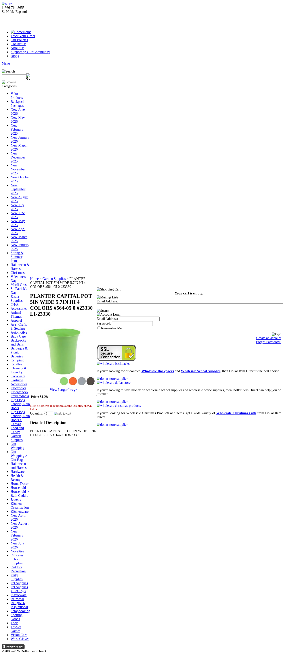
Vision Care (19, 635)
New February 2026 (17, 535)
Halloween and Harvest (19, 466)
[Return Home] (7, 4)
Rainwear (17, 599)
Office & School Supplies (17, 559)
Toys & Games (16, 629)
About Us (17, 48)
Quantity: (36, 413)
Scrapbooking (20, 611)
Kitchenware (20, 511)
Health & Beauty (17, 477)
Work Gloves (20, 639)
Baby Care (18, 336)
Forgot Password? (268, 342)
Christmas (18, 273)
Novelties (17, 551)
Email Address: (107, 301)
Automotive (19, 332)
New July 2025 (17, 207)
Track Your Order (23, 36)
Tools (14, 623)
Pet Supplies (19, 583)
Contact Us (18, 44)
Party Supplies (17, 577)
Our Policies (19, 40)
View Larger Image (63, 390)
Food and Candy (17, 430)
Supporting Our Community (30, 52)
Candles (16, 364)
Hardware (18, 472)
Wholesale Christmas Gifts (236, 413)
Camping (17, 360)
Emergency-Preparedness (20, 394)
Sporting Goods (17, 617)
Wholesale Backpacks (158, 371)
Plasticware (19, 595)
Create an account (268, 338)
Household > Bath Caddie (20, 493)
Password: (104, 323)
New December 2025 (18, 157)
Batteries (17, 356)
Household (18, 487)
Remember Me (111, 328)
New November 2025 (18, 169)
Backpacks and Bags (18, 342)
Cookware (18, 376)
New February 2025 (17, 129)
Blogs (15, 56)
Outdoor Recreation (18, 569)
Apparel (16, 320)
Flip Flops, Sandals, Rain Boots (20, 404)
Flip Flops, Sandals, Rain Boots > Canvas (20, 418)
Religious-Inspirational (19, 605)
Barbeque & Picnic (19, 350)
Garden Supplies (17, 438)
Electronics (18, 388)
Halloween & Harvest (20, 267)
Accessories (19, 308)
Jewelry (16, 499)
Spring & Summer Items (17, 257)
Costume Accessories (19, 382)
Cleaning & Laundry (19, 370)
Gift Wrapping (17, 446)
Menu (6, 63)
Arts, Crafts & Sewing (19, 326)
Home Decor (20, 483)
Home (27, 32)
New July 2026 (17, 545)
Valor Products (17, 95)
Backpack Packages (18, 103)
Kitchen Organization (20, 505)
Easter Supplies (17, 298)
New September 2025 (18, 189)
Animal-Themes (16, 314)
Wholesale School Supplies (200, 371)
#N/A (15, 304)
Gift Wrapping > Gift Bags (19, 456)
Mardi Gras (19, 285)
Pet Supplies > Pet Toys (19, 589)
